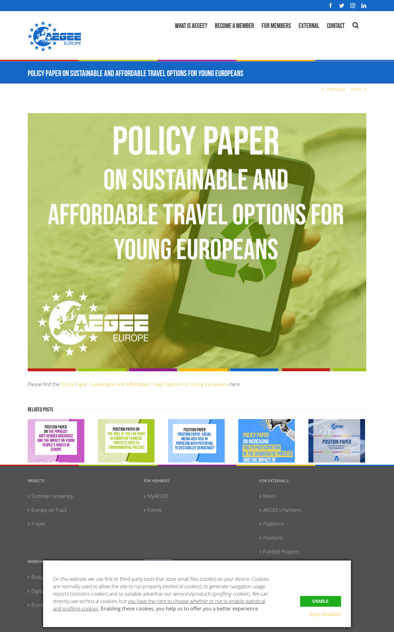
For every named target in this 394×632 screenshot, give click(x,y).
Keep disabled (325, 614)
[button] (355, 24)
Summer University (52, 496)
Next (356, 89)
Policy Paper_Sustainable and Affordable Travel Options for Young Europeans (144, 384)
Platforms (273, 523)
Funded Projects (281, 551)
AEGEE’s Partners (281, 510)
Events (154, 510)
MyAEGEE (158, 496)
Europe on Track (49, 510)
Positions (273, 537)
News (269, 496)
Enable (320, 601)
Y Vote (38, 523)
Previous (336, 89)
